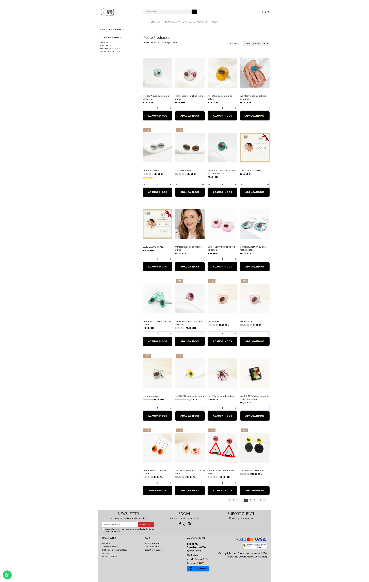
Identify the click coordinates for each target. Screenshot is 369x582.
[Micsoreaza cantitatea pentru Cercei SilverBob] (144, 184)
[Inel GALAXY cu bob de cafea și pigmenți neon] (255, 373)
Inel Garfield (214, 321)
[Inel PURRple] (255, 299)
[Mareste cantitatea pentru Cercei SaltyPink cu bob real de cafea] (235, 259)
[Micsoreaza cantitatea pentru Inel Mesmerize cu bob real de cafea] (241, 108)
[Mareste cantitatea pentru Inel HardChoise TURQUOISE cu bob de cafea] (235, 184)
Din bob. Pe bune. (109, 556)
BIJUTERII (104, 42)
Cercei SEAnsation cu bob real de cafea (253, 248)
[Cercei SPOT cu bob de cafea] (157, 448)
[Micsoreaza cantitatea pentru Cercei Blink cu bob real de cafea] (176, 259)
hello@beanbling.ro (242, 518)
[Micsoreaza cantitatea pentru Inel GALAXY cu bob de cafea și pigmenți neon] (241, 408)
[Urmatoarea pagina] (265, 500)
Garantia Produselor (153, 550)
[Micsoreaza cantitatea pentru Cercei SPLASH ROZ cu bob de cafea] (176, 483)
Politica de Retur (152, 546)
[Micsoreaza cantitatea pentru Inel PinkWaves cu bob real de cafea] (176, 333)
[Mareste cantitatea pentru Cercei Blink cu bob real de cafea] (203, 259)
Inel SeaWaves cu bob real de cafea (156, 97)
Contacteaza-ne (200, 568)
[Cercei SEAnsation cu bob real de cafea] (255, 224)
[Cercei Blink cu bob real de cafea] (190, 224)
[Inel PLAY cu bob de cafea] (222, 373)
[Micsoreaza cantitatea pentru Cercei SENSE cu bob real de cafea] (144, 333)
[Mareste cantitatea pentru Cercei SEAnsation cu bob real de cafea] (268, 259)
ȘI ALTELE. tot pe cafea (110, 48)
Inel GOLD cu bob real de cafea (220, 97)
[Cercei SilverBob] (157, 148)
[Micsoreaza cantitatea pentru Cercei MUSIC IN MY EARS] (241, 483)
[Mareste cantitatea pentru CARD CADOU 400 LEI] (170, 259)
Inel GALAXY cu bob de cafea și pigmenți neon (254, 398)
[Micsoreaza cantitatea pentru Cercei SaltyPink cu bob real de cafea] (209, 259)
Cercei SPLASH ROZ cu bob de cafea (190, 472)
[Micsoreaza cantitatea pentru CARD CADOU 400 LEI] (144, 259)
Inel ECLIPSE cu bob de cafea (189, 396)
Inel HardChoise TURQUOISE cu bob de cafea (221, 172)
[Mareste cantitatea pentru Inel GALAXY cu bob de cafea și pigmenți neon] (268, 408)
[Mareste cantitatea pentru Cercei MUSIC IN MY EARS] (268, 483)
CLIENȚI (147, 538)
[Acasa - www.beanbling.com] (114, 12)
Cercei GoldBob (183, 170)
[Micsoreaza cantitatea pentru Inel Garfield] (209, 333)
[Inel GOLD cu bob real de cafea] (222, 73)
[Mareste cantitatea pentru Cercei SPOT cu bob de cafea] (170, 483)
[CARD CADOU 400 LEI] (157, 224)
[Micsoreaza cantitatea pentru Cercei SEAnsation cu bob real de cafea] (241, 259)
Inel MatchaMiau (151, 396)
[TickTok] (184, 523)
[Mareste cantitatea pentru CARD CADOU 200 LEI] (268, 184)
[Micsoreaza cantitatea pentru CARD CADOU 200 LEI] (241, 184)
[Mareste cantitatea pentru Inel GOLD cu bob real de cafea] (235, 108)
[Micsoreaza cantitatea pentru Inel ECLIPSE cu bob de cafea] (176, 408)
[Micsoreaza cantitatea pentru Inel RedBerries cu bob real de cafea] (176, 108)
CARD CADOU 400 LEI (153, 246)
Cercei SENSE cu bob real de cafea (157, 323)
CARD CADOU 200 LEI (250, 170)
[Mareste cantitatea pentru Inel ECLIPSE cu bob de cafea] (203, 408)
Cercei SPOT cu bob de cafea (154, 472)
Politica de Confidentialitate (114, 550)
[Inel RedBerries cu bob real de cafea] (190, 73)
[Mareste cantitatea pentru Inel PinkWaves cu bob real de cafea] (203, 333)
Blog (215, 21)
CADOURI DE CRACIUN (110, 51)
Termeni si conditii (110, 546)
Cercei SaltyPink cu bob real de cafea (222, 248)
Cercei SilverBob (151, 170)
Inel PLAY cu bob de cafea (221, 396)
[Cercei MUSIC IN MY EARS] (255, 448)
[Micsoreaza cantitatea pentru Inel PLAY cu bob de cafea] (209, 408)
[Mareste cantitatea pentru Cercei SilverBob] (170, 184)
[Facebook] (180, 523)
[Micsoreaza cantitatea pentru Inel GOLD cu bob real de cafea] (209, 108)
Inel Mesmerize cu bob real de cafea (253, 97)
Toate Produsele (116, 29)
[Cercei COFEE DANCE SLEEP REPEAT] (222, 448)
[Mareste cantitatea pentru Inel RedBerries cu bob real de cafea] (203, 108)
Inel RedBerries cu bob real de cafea (190, 97)
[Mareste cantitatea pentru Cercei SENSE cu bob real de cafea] (170, 333)
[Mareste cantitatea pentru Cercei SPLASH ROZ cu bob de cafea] (203, 483)
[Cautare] (194, 12)
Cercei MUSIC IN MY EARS (252, 470)
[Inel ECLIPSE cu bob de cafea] (190, 373)
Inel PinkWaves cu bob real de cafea (188, 323)
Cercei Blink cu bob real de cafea (188, 248)
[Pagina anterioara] (229, 500)
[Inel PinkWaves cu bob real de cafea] (190, 299)
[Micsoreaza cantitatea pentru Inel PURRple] (241, 333)
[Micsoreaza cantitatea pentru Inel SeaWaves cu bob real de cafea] (144, 108)
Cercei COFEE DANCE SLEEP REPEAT (221, 472)
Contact (106, 553)
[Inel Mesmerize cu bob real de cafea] (255, 73)
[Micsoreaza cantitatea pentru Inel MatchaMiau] (144, 408)
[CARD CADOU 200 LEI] (255, 148)
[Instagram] (189, 523)
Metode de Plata (152, 543)
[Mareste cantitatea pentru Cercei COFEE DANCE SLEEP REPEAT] (235, 483)
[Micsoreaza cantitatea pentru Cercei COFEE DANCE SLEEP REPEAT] (209, 483)
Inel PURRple (246, 321)
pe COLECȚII (105, 45)
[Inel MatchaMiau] (157, 373)
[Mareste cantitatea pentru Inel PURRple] (268, 333)
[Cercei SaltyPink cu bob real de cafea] (222, 224)
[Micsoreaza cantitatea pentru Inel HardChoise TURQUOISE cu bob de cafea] (209, 184)
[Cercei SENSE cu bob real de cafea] (157, 299)
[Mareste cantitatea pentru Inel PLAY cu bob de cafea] (235, 408)
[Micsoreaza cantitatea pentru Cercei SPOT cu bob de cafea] (144, 483)
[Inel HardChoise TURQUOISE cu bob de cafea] (222, 148)
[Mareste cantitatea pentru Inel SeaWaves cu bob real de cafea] (170, 108)
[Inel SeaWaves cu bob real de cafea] (157, 73)
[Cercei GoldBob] (190, 148)
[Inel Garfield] (222, 299)
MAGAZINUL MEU (109, 538)
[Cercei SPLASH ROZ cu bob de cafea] (190, 448)
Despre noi (106, 543)
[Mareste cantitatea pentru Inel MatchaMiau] (170, 408)
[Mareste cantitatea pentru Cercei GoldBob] (203, 184)
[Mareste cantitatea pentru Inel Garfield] (235, 333)
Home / (104, 29)
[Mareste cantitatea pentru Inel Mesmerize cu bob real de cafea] (268, 108)
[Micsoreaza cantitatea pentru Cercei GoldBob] (176, 184)
